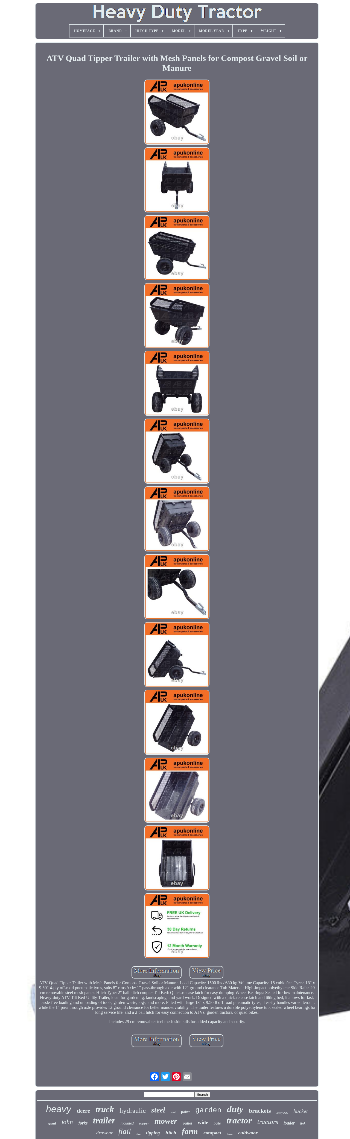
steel (158, 1110)
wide (203, 1122)
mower (165, 1120)
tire (138, 1134)
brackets (260, 1110)
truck (104, 1109)
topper (144, 1123)
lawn (230, 1134)
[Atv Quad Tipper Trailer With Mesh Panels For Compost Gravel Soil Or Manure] (176, 113)
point (185, 1112)
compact (212, 1132)
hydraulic (132, 1110)
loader (289, 1123)
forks (83, 1123)
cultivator (248, 1132)
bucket (300, 1111)
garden (208, 1110)
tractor (239, 1120)
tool (173, 1112)
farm (190, 1131)
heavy (58, 1108)
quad (52, 1123)
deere (83, 1111)
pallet (187, 1123)
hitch (170, 1132)
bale (217, 1123)
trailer (104, 1120)
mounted (127, 1123)
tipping (153, 1132)
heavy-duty (282, 1112)
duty (235, 1109)
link (302, 1123)
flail (124, 1131)
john (67, 1121)
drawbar (104, 1132)
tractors (267, 1121)
